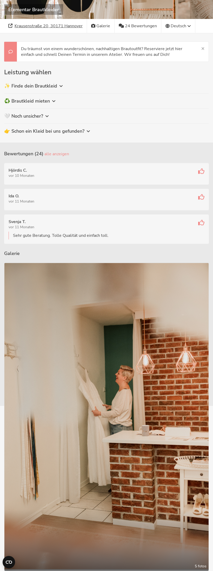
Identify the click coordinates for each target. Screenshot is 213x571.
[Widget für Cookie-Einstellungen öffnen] (9, 562)
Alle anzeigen (56, 154)
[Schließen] (203, 49)
